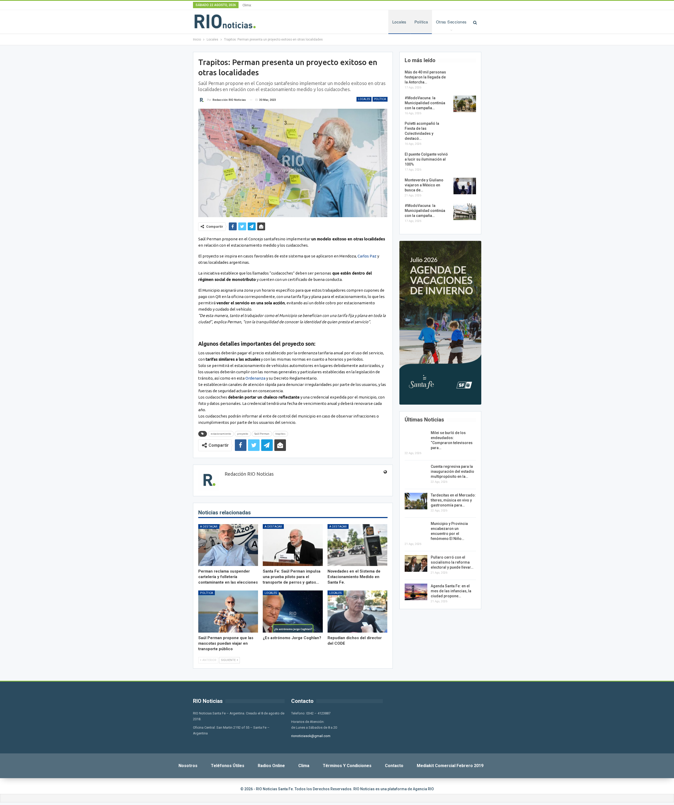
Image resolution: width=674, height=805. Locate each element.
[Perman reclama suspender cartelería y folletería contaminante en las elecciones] (228, 545)
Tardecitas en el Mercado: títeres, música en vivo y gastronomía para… (453, 500)
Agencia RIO (423, 789)
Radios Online (271, 765)
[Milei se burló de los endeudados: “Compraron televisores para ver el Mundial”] (416, 438)
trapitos (280, 433)
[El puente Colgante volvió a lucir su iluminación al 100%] (464, 160)
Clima (303, 765)
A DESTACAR (208, 526)
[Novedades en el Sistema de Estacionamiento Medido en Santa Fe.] (358, 545)
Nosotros (188, 765)
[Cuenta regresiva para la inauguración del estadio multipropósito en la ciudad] (416, 472)
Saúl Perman (261, 433)
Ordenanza (255, 378)
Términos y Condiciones (347, 765)
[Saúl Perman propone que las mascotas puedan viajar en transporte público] (228, 611)
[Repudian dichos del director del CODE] (358, 611)
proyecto (242, 433)
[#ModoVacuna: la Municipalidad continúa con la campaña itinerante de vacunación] (464, 104)
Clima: (247, 5)
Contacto (394, 765)
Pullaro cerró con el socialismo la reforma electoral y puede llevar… (452, 562)
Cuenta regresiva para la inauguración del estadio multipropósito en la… (452, 471)
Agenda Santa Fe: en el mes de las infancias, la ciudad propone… (451, 591)
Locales (399, 21)
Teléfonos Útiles (227, 765)
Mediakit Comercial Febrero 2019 (450, 765)
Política (421, 21)
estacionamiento (221, 433)
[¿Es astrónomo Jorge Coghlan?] (293, 611)
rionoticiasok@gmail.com (310, 736)
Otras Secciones (451, 21)
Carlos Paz (367, 256)
